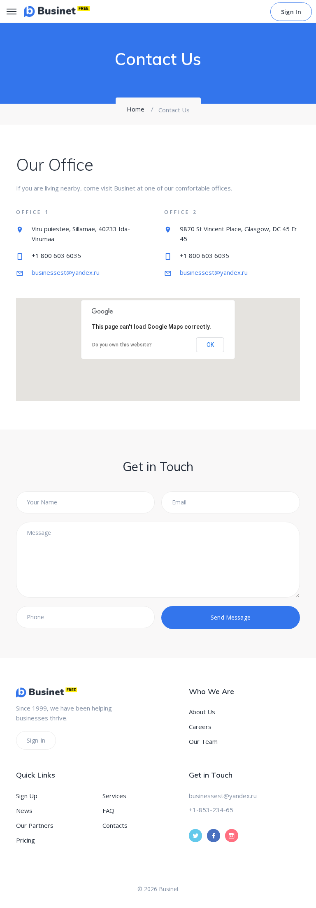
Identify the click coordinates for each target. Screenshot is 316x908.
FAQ (108, 810)
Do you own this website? (122, 345)
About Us (202, 712)
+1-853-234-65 (211, 810)
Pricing (25, 840)
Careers (200, 726)
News (24, 810)
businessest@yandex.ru (66, 272)
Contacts (115, 825)
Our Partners (34, 825)
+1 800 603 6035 (56, 255)
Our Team (203, 741)
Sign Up (26, 796)
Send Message (231, 617)
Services (114, 796)
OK (210, 344)
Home (135, 109)
